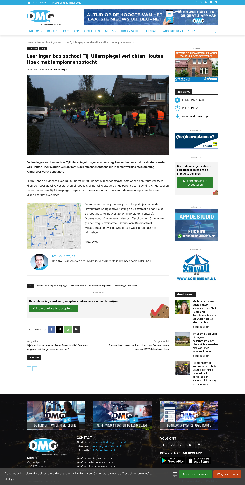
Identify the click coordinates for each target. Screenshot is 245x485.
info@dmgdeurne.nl (103, 450)
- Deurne (39, 42)
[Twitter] (201, 2)
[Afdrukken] (76, 329)
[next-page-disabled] (34, 368)
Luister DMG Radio (193, 100)
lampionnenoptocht (100, 285)
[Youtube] (211, 2)
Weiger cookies (227, 474)
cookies (41, 473)
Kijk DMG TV (190, 108)
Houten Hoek (78, 285)
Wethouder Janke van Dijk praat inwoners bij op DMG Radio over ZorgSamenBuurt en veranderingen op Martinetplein (204, 312)
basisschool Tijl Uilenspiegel (52, 285)
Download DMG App (195, 116)
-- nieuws (32, 48)
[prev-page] (29, 368)
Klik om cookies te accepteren (53, 308)
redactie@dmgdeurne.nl (111, 442)
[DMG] (55, 17)
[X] (59, 329)
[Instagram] (206, 2)
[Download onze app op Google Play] (173, 463)
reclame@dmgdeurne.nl (106, 446)
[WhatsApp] (68, 329)
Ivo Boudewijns (58, 69)
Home (30, 42)
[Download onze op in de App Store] (198, 463)
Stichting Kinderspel (126, 285)
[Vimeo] (216, 2)
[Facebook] (196, 2)
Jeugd (43, 48)
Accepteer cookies (195, 474)
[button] (151, 17)
